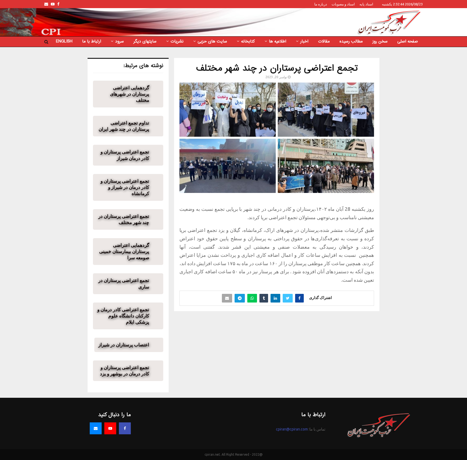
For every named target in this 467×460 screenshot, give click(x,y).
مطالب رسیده (351, 41)
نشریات (177, 41)
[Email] (96, 428)
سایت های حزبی (212, 41)
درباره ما (320, 4)
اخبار (304, 41)
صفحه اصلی (407, 41)
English (64, 41)
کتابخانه (248, 41)
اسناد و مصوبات (343, 4)
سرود (119, 41)
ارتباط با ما (91, 41)
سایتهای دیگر (145, 41)
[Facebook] (125, 428)
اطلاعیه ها (277, 41)
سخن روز (380, 41)
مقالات (324, 41)
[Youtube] (110, 428)
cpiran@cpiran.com (292, 429)
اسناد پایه (366, 4)
